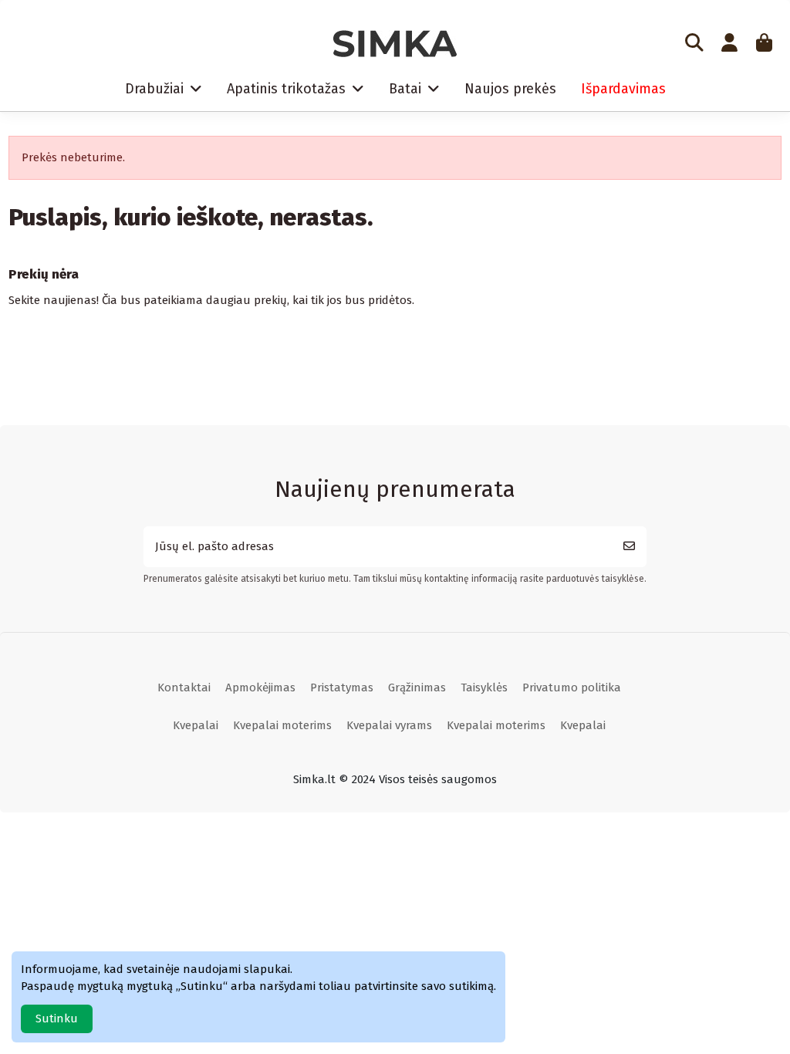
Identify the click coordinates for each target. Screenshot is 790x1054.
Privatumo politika (571, 687)
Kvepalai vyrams (389, 725)
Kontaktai (184, 687)
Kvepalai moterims (282, 725)
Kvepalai (195, 725)
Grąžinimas (417, 687)
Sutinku (56, 1018)
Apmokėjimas (260, 687)
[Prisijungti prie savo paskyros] (729, 44)
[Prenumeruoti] (629, 546)
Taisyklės (484, 687)
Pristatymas (341, 687)
